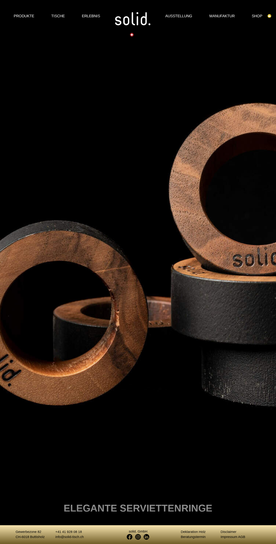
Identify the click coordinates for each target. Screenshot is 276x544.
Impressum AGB (233, 537)
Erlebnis (91, 16)
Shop (257, 16)
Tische (58, 16)
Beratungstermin (193, 537)
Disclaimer (228, 532)
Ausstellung (178, 16)
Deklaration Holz (193, 532)
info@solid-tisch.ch (69, 537)
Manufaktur (222, 16)
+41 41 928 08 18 (68, 532)
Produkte (24, 16)
